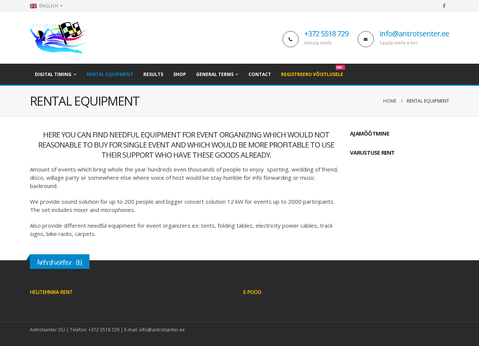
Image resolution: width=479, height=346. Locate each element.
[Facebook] (444, 5)
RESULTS (153, 74)
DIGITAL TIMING (53, 74)
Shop (179, 74)
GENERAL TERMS (215, 74)
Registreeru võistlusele (312, 72)
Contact (259, 74)
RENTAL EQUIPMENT (109, 74)
